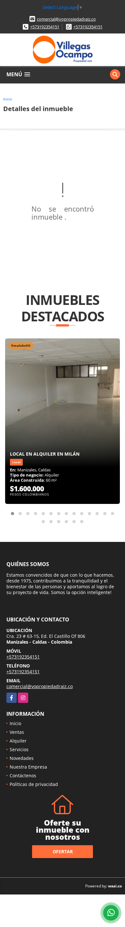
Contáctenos (23, 775)
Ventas (17, 732)
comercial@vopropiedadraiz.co (66, 19)
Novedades (22, 758)
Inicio (7, 99)
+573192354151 (44, 27)
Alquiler (18, 741)
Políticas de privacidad (34, 784)
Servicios (19, 749)
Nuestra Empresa (28, 767)
